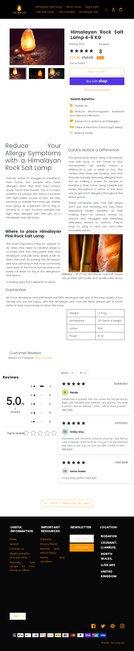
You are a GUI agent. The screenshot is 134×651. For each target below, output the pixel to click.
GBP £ (17, 616)
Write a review (43, 358)
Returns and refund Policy (49, 551)
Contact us (17, 549)
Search (14, 544)
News (13, 539)
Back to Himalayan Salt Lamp (69, 503)
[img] (81, 51)
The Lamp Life (117, 642)
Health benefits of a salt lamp (20, 555)
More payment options (97, 89)
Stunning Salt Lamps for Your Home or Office (22, 566)
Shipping (45, 539)
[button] (41, 386)
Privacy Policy (48, 544)
